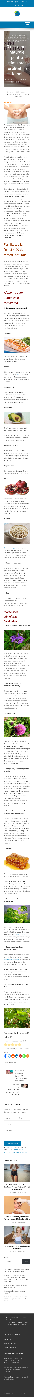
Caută (6, 1258)
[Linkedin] (16, 1056)
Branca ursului (20, 934)
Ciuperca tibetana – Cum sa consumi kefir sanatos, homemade (16, 1370)
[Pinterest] (20, 1056)
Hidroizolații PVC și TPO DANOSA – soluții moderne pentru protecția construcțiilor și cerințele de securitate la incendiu (16, 1278)
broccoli (18, 374)
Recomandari (21, 35)
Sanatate (8, 39)
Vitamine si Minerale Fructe (20, 39)
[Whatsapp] (24, 1056)
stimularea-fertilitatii (10, 1062)
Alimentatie (12, 35)
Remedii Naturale (11, 37)
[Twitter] (9, 1056)
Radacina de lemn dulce (12, 960)
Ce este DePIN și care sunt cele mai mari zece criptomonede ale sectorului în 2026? (16, 1299)
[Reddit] (13, 1056)
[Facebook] (5, 1056)
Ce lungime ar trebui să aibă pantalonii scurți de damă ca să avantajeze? (17, 1186)
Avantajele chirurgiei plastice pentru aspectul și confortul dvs (17, 1217)
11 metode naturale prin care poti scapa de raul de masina (12, 1090)
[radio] (5, 1045)
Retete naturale (22, 37)
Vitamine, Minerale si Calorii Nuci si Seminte (17, 41)
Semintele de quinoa (10, 548)
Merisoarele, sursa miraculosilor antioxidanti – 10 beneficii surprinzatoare (14, 1360)
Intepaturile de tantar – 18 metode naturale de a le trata (21, 1076)
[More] (27, 1056)
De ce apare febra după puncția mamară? (17, 1247)
